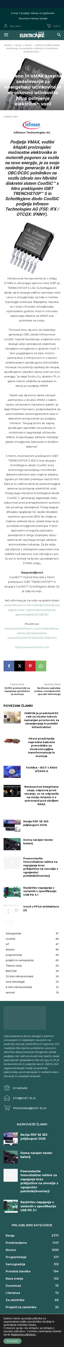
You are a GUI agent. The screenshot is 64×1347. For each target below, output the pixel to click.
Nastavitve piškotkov (23, 1334)
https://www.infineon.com (32, 647)
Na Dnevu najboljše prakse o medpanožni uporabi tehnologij (47, 691)
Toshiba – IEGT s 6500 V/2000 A (41, 769)
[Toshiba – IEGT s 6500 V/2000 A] (12, 772)
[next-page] (11, 922)
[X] (19, 666)
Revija (18, 45)
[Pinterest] (30, 666)
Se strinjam (12, 1341)
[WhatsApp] (41, 666)
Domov (8, 45)
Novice (28, 45)
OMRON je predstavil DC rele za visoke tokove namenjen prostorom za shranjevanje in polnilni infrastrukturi (41, 720)
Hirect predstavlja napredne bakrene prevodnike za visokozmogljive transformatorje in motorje (41, 747)
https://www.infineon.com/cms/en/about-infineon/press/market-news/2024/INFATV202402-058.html (32, 633)
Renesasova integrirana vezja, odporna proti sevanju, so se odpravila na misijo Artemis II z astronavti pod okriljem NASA (41, 795)
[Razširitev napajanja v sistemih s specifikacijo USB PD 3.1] (12, 892)
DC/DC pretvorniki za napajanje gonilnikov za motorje (17, 691)
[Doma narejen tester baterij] (12, 844)
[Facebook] (9, 666)
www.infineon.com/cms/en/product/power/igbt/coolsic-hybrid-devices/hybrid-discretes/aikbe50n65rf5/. (32, 609)
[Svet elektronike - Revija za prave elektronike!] (32, 35)
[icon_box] (15, 1088)
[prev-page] (6, 922)
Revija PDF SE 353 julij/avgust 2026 (36, 823)
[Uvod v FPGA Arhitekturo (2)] (12, 911)
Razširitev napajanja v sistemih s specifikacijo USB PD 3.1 (40, 891)
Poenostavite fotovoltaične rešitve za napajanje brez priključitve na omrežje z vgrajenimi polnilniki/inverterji (40, 867)
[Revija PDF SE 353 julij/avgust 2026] (12, 826)
